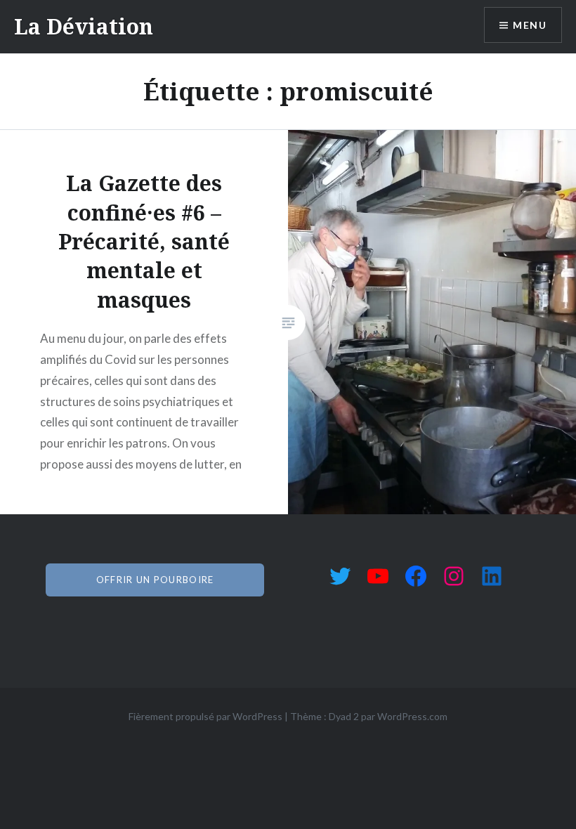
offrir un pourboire (155, 579)
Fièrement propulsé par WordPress (205, 716)
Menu (529, 25)
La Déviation (83, 26)
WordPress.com (412, 716)
